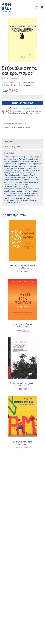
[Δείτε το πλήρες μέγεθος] (4, 21)
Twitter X (13, 127)
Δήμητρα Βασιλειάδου (22, 385)
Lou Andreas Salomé (10, 78)
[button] (42, 7)
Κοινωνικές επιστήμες (20, 85)
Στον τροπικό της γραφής (22, 383)
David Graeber (22, 327)
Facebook (5, 127)
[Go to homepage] (6, 7)
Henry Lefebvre (22, 444)
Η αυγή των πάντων (22, 324)
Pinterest (21, 127)
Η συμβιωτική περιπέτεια (22, 266)
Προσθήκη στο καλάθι (22, 103)
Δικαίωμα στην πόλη (22, 442)
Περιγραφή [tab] (8, 141)
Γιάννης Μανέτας (22, 268)
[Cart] (36, 7)
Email (28, 127)
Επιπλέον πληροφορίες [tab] (13, 147)
